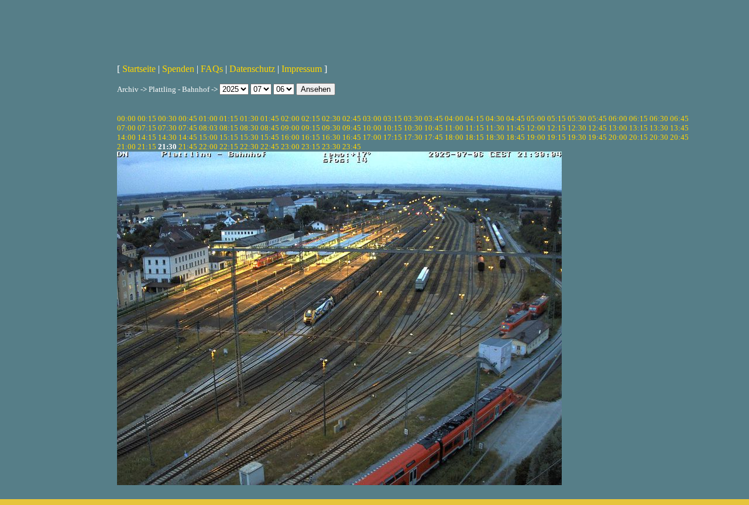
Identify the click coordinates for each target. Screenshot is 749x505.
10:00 (372, 127)
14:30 (167, 137)
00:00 (126, 118)
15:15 (228, 137)
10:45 (433, 127)
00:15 (147, 118)
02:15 (310, 118)
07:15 (147, 127)
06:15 (638, 118)
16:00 (290, 137)
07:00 (126, 127)
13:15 (638, 127)
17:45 (433, 137)
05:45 (597, 118)
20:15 (638, 137)
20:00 (618, 137)
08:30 (249, 127)
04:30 (495, 118)
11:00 (454, 127)
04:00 (454, 118)
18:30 (495, 137)
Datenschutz (252, 69)
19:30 (577, 137)
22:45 (269, 146)
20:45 (679, 137)
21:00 (126, 146)
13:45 (679, 127)
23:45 (351, 146)
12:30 (577, 127)
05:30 (577, 118)
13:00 (618, 127)
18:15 (474, 137)
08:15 (228, 127)
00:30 (167, 118)
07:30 (167, 127)
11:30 (495, 127)
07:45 (187, 127)
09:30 (331, 127)
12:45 (597, 127)
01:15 (228, 118)
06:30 (659, 118)
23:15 (310, 146)
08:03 (208, 127)
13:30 (659, 127)
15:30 (249, 137)
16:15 (310, 137)
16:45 (351, 137)
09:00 (290, 127)
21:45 (187, 146)
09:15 (310, 127)
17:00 (372, 137)
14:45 (187, 137)
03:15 (392, 118)
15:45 (269, 137)
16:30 (331, 137)
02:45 (351, 118)
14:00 (126, 137)
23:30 (331, 146)
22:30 (249, 146)
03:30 (413, 118)
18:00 (454, 137)
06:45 (679, 118)
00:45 (187, 118)
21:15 (147, 146)
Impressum (301, 69)
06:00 (618, 118)
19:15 (556, 137)
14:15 (147, 137)
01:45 (269, 118)
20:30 (659, 137)
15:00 (208, 137)
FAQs (212, 69)
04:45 (515, 118)
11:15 (474, 127)
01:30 (249, 118)
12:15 (556, 127)
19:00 (536, 137)
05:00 (536, 118)
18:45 (515, 137)
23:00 (290, 146)
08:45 (269, 127)
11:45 (515, 127)
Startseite (139, 69)
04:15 (474, 118)
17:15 (392, 137)
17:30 (413, 137)
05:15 (556, 118)
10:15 (392, 127)
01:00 (208, 118)
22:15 (228, 146)
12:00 (536, 127)
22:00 (208, 146)
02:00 (290, 118)
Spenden (178, 69)
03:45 (433, 118)
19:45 (597, 137)
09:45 (351, 127)
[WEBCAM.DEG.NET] (374, 27)
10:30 (413, 127)
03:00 (372, 118)
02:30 (331, 118)
